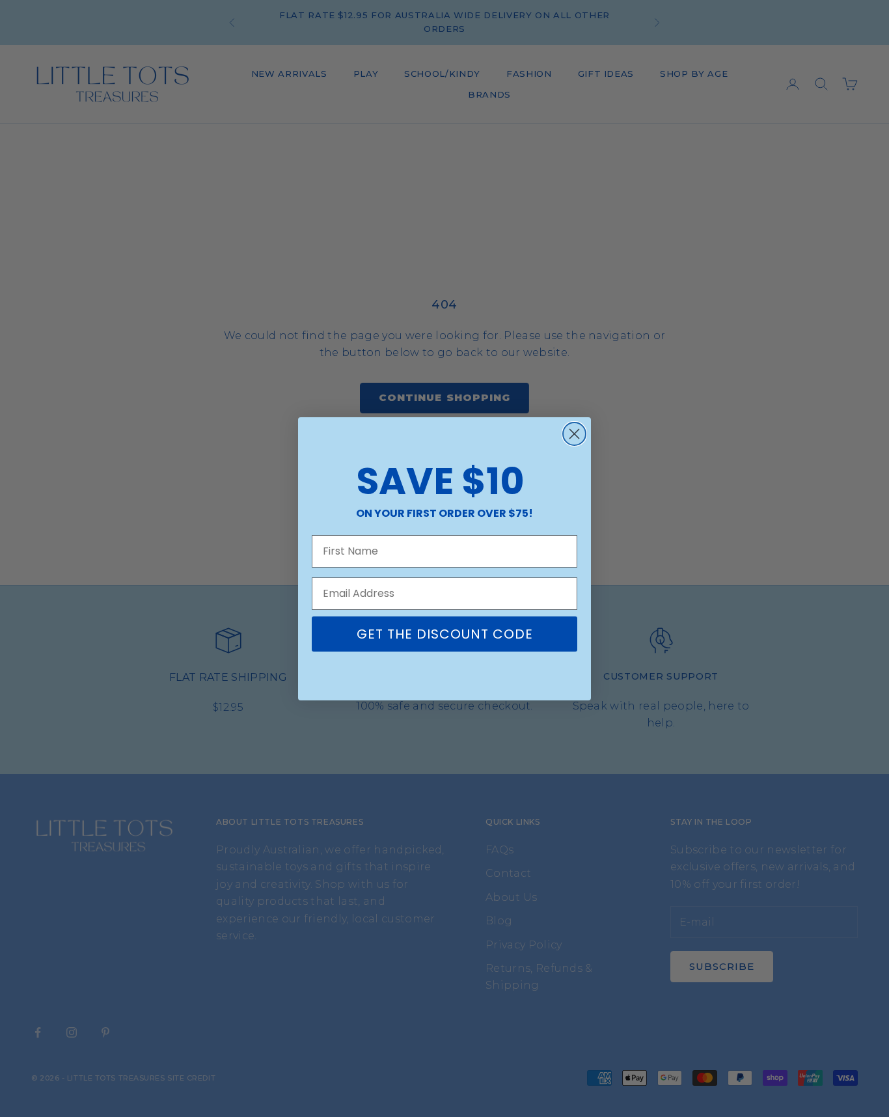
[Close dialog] (574, 433)
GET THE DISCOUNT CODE (445, 634)
